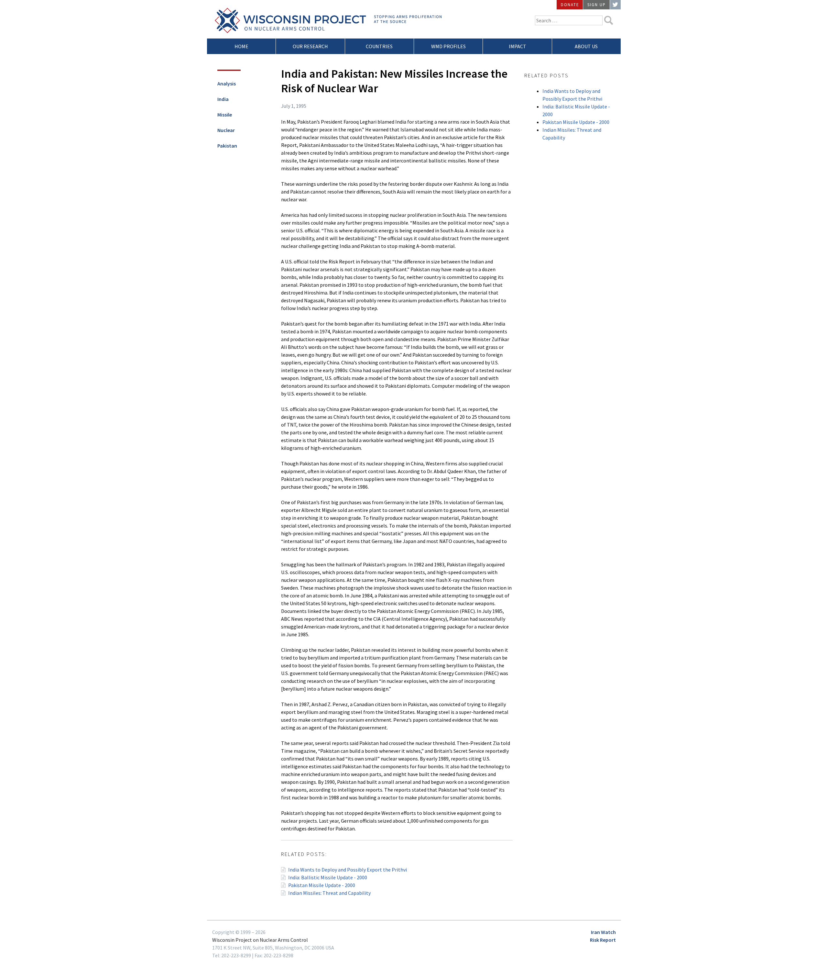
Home (241, 46)
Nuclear (226, 130)
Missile (224, 114)
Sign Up (596, 4)
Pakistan (227, 145)
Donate (570, 4)
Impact (517, 46)
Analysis (226, 83)
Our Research (310, 46)
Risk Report (603, 940)
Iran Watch (603, 932)
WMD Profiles (448, 46)
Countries (379, 46)
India (223, 99)
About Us (586, 46)
